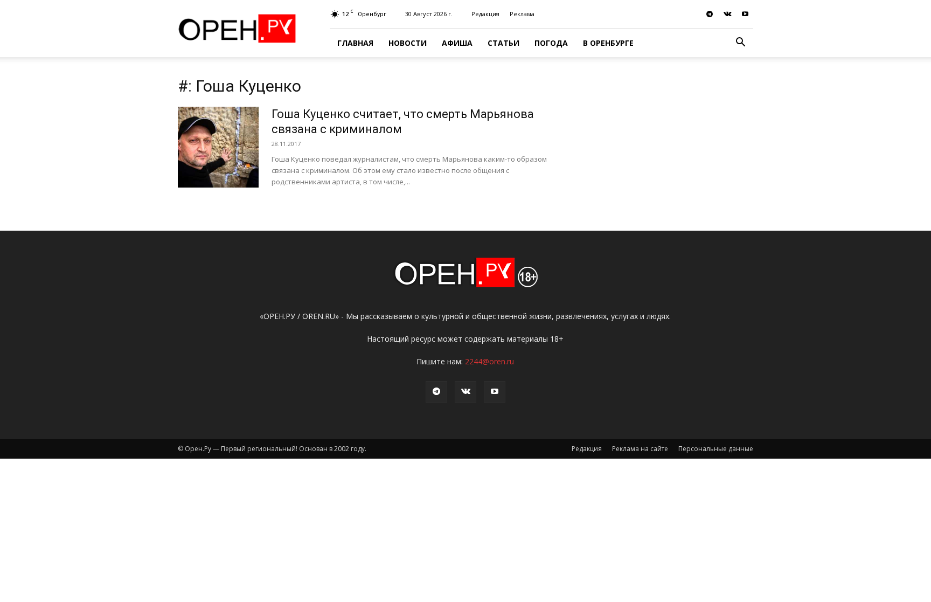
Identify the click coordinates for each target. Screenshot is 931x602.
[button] (740, 43)
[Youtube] (745, 14)
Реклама (522, 14)
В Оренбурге (608, 43)
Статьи (503, 43)
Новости (407, 43)
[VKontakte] (727, 14)
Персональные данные (715, 448)
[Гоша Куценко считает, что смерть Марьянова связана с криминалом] (218, 147)
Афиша (457, 43)
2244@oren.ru (489, 361)
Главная (355, 43)
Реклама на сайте (640, 448)
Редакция (485, 14)
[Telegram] (709, 14)
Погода (551, 43)
